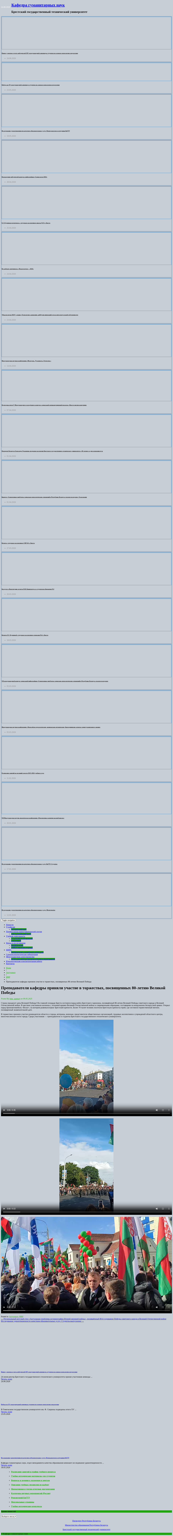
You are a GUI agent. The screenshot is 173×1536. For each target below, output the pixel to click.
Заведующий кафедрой (21, 934)
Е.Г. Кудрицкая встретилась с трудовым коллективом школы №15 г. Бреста (26, 223)
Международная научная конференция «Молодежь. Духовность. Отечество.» (26, 361)
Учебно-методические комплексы (26, 1506)
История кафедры (18, 929)
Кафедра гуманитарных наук (38, 5)
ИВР (8, 977)
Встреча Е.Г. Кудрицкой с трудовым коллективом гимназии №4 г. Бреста (25, 635)
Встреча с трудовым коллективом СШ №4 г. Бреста (18, 543)
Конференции (17, 945)
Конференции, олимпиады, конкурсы (27, 952)
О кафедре (10, 927)
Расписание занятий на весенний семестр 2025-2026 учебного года (23, 773)
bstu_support (15, 999)
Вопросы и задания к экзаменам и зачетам (30, 1480)
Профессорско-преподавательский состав (24, 931)
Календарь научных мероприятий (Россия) (30, 1493)
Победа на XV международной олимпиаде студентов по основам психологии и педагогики (31, 85)
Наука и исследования (15, 943)
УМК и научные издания (22, 948)
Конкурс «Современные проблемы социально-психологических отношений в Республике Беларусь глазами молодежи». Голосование (44, 497)
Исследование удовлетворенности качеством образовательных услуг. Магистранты (28, 910)
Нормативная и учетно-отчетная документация (33, 1489)
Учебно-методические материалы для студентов (33, 1476)
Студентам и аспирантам (22, 938)
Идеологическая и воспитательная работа (24, 961)
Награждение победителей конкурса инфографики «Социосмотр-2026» (24, 177)
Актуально (10, 972)
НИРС (9, 950)
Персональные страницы (22, 1502)
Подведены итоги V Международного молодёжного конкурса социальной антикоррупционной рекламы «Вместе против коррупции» (44, 405)
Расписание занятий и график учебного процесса (33, 1472)
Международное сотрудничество (20, 957)
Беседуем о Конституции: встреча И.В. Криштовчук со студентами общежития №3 (28, 589)
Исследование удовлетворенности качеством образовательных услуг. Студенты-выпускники (42, 1321)
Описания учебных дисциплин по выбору (30, 1485)
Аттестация (16, 941)
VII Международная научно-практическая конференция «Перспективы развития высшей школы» (33, 818)
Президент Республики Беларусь (86, 1521)
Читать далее (6, 1379)
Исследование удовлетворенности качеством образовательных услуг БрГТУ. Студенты (29, 864)
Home (8, 968)
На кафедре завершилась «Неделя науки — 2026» (18, 269)
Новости (10, 925)
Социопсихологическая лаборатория (22, 954)
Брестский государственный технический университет (86, 1529)
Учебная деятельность (15, 936)
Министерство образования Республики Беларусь (86, 1525)
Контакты (10, 964)
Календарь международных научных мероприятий (33, 959)
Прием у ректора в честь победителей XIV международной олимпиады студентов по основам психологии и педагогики (40, 53)
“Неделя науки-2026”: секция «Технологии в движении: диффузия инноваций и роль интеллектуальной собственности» (40, 315)
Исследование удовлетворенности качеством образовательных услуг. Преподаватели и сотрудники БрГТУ (36, 131)
